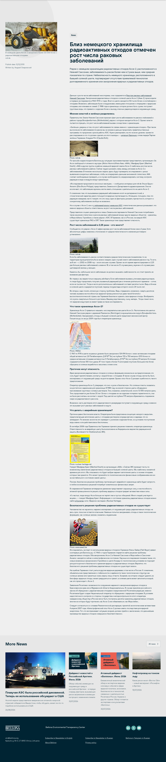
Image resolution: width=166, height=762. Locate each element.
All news (152, 644)
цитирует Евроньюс (129, 135)
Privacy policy (90, 743)
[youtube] (139, 728)
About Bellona (50, 743)
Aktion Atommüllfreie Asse (113, 163)
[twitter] (133, 728)
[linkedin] (128, 728)
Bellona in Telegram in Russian (138, 738)
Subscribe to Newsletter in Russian (99, 738)
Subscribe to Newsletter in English (58, 738)
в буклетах (79, 501)
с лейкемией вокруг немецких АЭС (107, 205)
